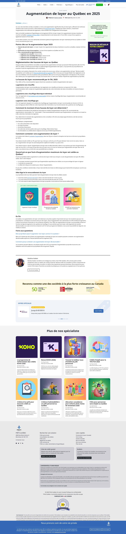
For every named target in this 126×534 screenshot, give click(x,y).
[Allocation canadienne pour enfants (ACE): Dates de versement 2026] (75, 389)
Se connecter (100, 1)
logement (65, 10)
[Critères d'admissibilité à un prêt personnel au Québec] (51, 389)
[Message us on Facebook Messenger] (16, 443)
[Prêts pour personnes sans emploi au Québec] (99, 389)
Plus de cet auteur (34, 270)
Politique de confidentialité (73, 492)
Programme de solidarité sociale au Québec (51, 208)
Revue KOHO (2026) (48, 360)
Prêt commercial (44, 442)
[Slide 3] (64, 319)
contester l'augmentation (36, 136)
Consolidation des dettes (47, 437)
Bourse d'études (80, 440)
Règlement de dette (45, 440)
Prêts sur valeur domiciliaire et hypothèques (52, 444)
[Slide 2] (62, 319)
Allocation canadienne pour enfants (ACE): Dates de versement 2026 (75, 404)
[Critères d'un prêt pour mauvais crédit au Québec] (27, 389)
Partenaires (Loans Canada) (83, 435)
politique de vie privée (60, 532)
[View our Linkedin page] (22, 443)
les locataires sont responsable (37, 96)
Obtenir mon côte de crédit (48, 456)
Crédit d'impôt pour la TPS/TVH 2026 (98, 361)
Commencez (99, 32)
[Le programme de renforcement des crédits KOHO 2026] (27, 347)
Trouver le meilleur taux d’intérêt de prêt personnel (74, 362)
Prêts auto (43, 439)
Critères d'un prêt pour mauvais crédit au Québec (25, 404)
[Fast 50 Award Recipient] (39, 289)
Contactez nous (20, 440)
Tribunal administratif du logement (43, 73)
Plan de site (79, 444)
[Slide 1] (59, 319)
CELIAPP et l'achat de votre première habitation (72, 208)
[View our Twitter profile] (18, 443)
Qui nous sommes (81, 442)
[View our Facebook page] (20, 443)
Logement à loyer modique (29, 207)
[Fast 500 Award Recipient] (90, 289)
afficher (24, 23)
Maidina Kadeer (58, 17)
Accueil (60, 10)
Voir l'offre (98, 311)
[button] (39, 4)
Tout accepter (106, 529)
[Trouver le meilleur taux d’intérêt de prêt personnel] (75, 347)
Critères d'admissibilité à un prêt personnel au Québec (50, 404)
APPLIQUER (99, 4)
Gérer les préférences (95, 529)
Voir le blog (79, 437)
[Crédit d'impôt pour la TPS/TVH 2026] (99, 347)
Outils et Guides (80, 439)
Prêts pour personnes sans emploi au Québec (98, 403)
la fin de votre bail (32, 178)
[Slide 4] (67, 319)
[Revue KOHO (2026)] (51, 347)
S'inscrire (108, 1)
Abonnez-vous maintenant (84, 458)
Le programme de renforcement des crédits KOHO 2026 (26, 362)
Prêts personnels (44, 435)
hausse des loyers (50, 28)
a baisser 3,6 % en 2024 (33, 35)
